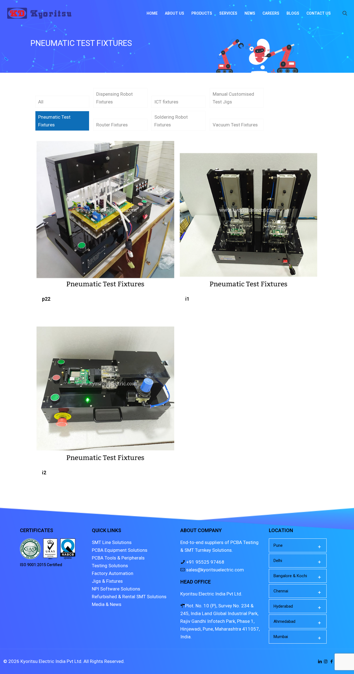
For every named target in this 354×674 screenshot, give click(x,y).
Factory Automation (112, 573)
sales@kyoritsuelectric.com (214, 569)
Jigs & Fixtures (107, 581)
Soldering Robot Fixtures (171, 120)
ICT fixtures (166, 102)
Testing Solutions (110, 565)
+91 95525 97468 (204, 562)
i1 (187, 299)
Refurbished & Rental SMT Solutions (129, 596)
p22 (46, 299)
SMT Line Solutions (112, 542)
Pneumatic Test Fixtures (54, 120)
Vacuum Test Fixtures (235, 124)
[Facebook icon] (331, 661)
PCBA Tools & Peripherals (118, 558)
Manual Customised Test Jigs (233, 98)
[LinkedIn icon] (320, 661)
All (40, 102)
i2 (44, 472)
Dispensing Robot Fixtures (114, 98)
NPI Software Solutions (116, 589)
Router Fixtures (112, 124)
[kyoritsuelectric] (39, 13)
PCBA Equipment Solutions (119, 550)
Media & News (106, 604)
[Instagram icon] (326, 661)
